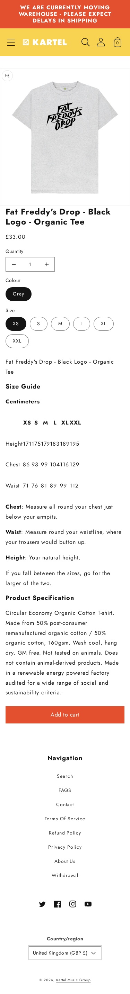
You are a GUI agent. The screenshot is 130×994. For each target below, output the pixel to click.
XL (103, 323)
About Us (65, 861)
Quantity (15, 251)
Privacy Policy (64, 846)
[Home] (44, 42)
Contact (65, 804)
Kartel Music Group (73, 980)
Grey (18, 293)
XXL (17, 340)
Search (65, 776)
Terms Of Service (65, 818)
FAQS (65, 790)
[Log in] (101, 42)
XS (16, 323)
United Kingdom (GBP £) (60, 952)
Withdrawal (65, 875)
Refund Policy (65, 832)
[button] (11, 42)
